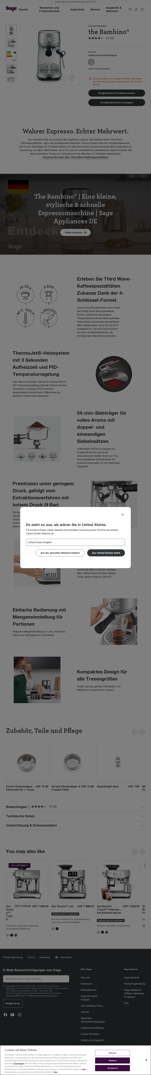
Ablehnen (112, 1060)
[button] (106, 552)
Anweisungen (18, 1063)
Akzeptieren (112, 1068)
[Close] (122, 514)
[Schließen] (146, 1060)
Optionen (112, 1053)
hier (84, 1069)
